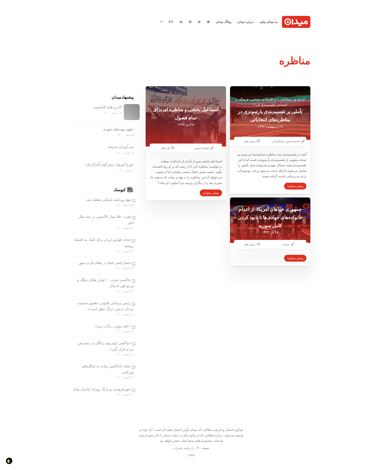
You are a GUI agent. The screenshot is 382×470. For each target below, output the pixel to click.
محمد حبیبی (201, 148)
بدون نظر (249, 141)
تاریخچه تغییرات (183, 448)
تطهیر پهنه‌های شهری (118, 129)
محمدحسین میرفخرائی (286, 141)
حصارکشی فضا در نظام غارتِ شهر (105, 263)
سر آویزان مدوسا (121, 147)
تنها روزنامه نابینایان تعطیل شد (108, 200)
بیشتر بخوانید (211, 192)
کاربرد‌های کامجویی (107, 107)
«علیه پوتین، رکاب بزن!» (112, 326)
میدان (285, 244)
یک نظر (165, 148)
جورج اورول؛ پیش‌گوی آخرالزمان (109, 164)
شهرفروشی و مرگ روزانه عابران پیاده (102, 389)
